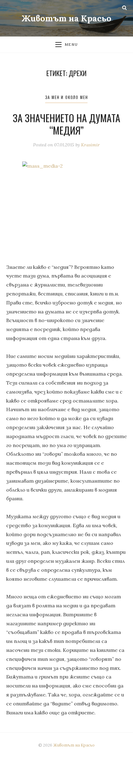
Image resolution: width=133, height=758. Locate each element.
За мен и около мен (66, 97)
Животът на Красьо (66, 18)
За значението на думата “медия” (66, 123)
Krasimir (90, 145)
